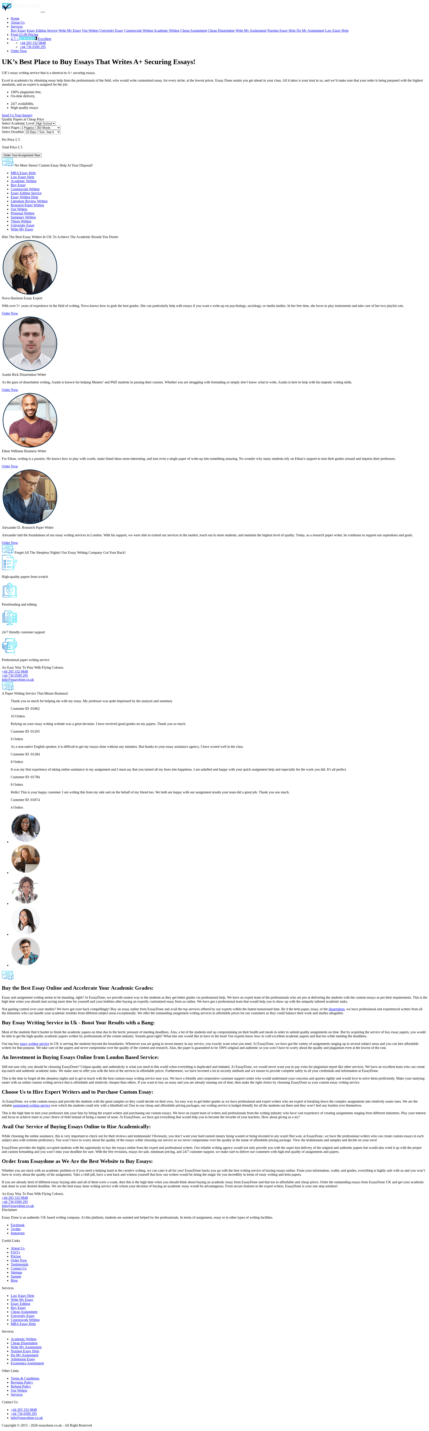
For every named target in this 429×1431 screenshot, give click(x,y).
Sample (16, 1276)
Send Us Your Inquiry (17, 115)
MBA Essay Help (23, 173)
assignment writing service (31, 1105)
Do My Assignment (310, 30)
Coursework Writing (138, 30)
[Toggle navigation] (43, 12)
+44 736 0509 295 (33, 47)
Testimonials (19, 1264)
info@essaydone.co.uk (27, 1418)
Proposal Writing (22, 213)
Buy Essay (18, 30)
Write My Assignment (251, 30)
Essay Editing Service (42, 30)
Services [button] (17, 26)
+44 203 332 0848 (33, 43)
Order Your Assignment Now (22, 155)
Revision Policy (22, 1382)
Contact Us (19, 1268)
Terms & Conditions (25, 1378)
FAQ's (15, 1252)
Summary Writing (23, 217)
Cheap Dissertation (221, 30)
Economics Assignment (27, 1363)
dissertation (337, 1009)
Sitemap (16, 1272)
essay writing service (34, 1044)
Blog (14, 1280)
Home (15, 18)
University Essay (111, 30)
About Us (18, 22)
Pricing (24, 34)
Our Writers (90, 30)
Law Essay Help (337, 30)
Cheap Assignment (193, 30)
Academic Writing (166, 30)
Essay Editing (20, 1304)
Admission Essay (23, 1359)
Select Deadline (13, 132)
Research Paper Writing (27, 205)
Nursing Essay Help (281, 30)
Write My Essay (70, 30)
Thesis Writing (21, 221)
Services (17, 1394)
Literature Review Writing (29, 201)
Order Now (19, 51)
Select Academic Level (18, 123)
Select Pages (10, 127)
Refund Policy (21, 1386)
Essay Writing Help (24, 197)
